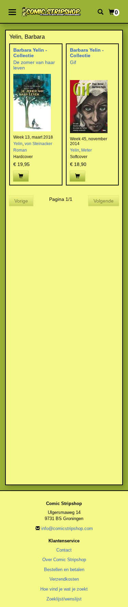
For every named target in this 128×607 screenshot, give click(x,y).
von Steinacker (38, 143)
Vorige (21, 201)
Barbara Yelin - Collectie (30, 52)
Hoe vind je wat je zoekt (64, 589)
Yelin (18, 143)
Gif (73, 62)
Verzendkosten (64, 579)
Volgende (104, 201)
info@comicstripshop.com (67, 528)
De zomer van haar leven (34, 65)
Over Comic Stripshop (64, 559)
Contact (64, 550)
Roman (20, 150)
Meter (86, 150)
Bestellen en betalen (64, 569)
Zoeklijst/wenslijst (64, 599)
